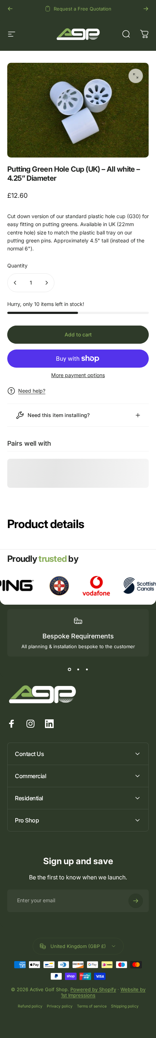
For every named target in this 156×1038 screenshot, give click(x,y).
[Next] (146, 8)
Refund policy (30, 1006)
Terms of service (92, 1006)
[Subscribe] (135, 901)
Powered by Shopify (93, 989)
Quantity (17, 265)
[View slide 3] (86, 669)
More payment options (78, 375)
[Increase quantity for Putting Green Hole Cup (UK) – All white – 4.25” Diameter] (46, 283)
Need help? (31, 391)
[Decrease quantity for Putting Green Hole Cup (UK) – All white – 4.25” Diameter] (15, 283)
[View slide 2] (78, 669)
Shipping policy (125, 1006)
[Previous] (10, 8)
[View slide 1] (69, 669)
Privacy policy (60, 1006)
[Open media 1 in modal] (135, 76)
